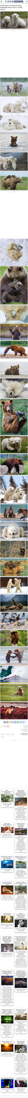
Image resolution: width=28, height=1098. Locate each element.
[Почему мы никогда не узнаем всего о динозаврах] (21, 1019)
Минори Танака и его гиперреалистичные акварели (20, 858)
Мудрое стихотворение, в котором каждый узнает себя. (20, 930)
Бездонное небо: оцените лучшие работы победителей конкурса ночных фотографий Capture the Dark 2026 (21, 974)
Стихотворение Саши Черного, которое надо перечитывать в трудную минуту (21, 938)
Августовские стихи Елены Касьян (7, 1042)
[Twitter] (23, 722)
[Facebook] (4, 722)
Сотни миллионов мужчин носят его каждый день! (21, 1089)
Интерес (2, 736)
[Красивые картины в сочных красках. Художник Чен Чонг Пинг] (7, 985)
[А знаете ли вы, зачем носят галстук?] (21, 1087)
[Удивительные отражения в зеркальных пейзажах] (21, 834)
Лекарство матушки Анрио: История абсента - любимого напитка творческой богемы (7, 1012)
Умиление (3, 734)
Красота (7, 734)
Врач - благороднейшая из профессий (7, 792)
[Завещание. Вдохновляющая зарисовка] (7, 832)
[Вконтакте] (7, 722)
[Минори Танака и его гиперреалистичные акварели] (21, 868)
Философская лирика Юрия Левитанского (21, 1042)
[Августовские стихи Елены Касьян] (7, 1051)
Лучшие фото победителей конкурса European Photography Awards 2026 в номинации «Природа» (21, 793)
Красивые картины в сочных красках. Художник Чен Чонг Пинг (7, 972)
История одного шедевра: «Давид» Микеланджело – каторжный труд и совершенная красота (7, 939)
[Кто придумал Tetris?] (7, 1087)
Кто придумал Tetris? (7, 1078)
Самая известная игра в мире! (7, 1090)
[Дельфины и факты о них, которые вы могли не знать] (7, 867)
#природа (25, 726)
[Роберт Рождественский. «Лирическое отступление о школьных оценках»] (21, 927)
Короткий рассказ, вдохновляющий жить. (7, 835)
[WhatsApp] (18, 722)
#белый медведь (24, 729)
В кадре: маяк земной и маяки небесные (21, 990)
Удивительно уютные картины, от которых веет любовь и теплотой (7, 897)
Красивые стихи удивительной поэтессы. (7, 1053)
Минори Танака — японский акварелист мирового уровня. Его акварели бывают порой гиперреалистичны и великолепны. (20, 873)
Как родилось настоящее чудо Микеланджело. (7, 954)
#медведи (25, 731)
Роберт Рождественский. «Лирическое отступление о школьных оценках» (21, 916)
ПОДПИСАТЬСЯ (19, 1)
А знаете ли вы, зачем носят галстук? (21, 1078)
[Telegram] (12, 722)
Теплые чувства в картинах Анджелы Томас (7, 883)
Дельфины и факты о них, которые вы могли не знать (7, 858)
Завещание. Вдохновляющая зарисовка (7, 825)
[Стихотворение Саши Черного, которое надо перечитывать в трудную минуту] (21, 949)
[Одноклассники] (10, 722)
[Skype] (20, 722)
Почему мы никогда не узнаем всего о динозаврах (21, 1011)
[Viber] (15, 722)
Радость (12, 734)
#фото (26, 728)
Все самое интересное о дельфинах (7, 870)
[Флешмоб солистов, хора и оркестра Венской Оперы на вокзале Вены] (27, 2)
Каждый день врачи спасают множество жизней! (7, 804)
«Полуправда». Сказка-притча (7, 914)
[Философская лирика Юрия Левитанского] (21, 1052)
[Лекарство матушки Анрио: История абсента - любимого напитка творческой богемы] (7, 1023)
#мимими (26, 725)
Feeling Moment (24, 733)
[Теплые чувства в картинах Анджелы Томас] (7, 894)
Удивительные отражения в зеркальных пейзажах (21, 825)
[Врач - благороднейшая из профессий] (7, 801)
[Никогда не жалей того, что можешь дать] (1, 2)
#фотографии (25, 730)
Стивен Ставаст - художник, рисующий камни (21, 883)
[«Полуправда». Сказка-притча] (7, 922)
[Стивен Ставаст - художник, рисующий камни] (21, 894)
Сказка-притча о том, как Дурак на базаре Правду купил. (7, 925)
